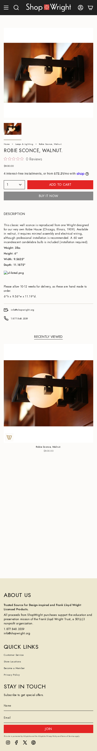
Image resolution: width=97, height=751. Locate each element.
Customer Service (14, 655)
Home (7, 144)
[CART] (90, 7)
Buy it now (48, 195)
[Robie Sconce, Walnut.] (48, 393)
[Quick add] (9, 437)
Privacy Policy (12, 675)
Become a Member (14, 668)
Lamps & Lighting (24, 144)
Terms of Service (67, 736)
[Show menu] (6, 7)
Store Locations (12, 661)
